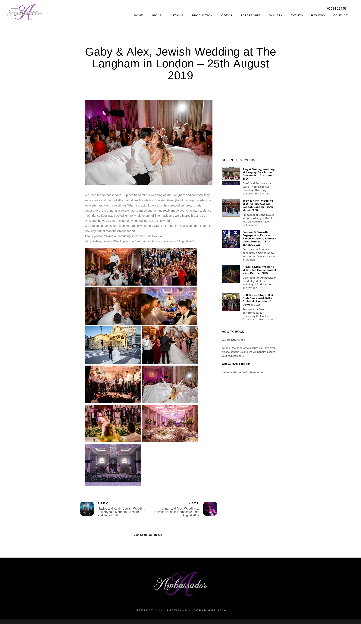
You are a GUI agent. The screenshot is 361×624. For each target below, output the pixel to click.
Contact (340, 15)
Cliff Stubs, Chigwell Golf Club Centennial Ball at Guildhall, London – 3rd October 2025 (259, 299)
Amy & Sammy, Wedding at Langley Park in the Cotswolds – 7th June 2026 (259, 174)
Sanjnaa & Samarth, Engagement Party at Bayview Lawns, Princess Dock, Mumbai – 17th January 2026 (259, 238)
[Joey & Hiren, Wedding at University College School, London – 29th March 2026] (231, 208)
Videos (226, 15)
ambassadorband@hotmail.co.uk (243, 371)
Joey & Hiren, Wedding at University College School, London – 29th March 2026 (258, 205)
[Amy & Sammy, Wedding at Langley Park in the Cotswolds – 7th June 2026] (231, 176)
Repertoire (250, 15)
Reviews (318, 15)
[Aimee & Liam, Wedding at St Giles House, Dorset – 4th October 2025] (231, 274)
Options (177, 15)
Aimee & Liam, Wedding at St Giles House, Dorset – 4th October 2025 (259, 270)
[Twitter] (300, 8)
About (156, 15)
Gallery (276, 15)
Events (297, 15)
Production (202, 15)
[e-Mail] (320, 8)
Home (138, 15)
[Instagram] (313, 8)
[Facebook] (293, 8)
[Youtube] (306, 8)
